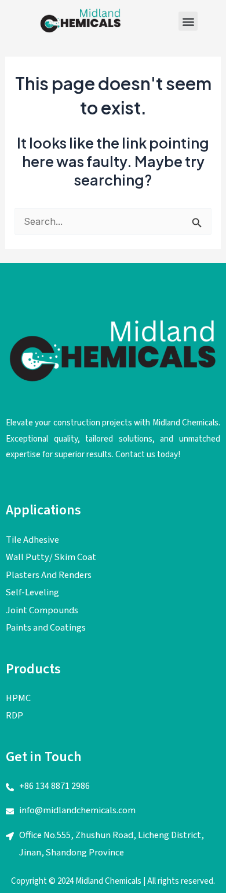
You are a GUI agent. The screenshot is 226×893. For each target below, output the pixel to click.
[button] (188, 21)
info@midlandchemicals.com (77, 810)
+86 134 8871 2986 (54, 786)
